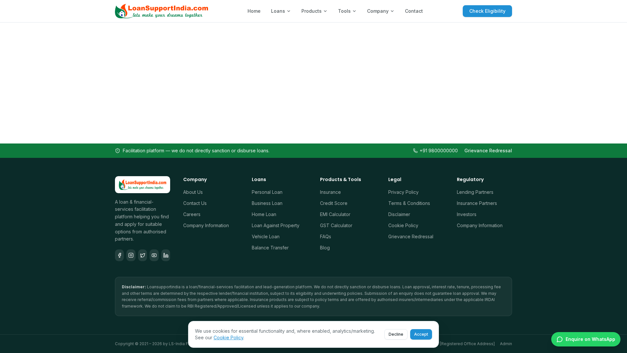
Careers (192, 214)
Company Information (206, 225)
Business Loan (267, 203)
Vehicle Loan (266, 236)
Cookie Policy (403, 225)
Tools (344, 11)
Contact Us (195, 203)
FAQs (325, 236)
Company (378, 11)
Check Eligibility (487, 11)
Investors (466, 214)
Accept (421, 334)
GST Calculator (336, 225)
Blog (325, 247)
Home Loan (264, 214)
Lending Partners (475, 192)
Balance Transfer (270, 247)
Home (254, 11)
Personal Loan (267, 192)
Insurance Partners (477, 203)
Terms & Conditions (409, 203)
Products (311, 11)
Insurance (330, 192)
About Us (193, 192)
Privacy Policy (403, 192)
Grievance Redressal (488, 150)
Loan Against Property (275, 225)
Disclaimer (399, 214)
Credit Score (333, 203)
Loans (278, 11)
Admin (506, 343)
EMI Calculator (335, 214)
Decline (396, 334)
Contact (414, 11)
